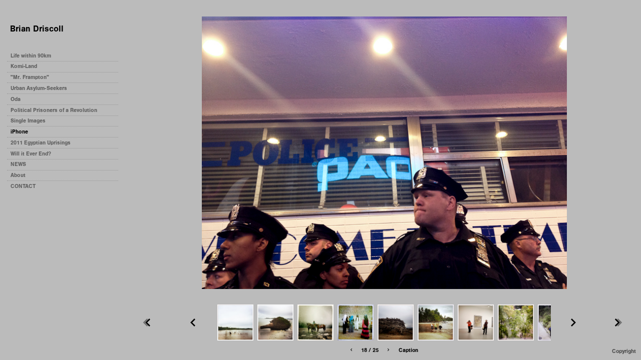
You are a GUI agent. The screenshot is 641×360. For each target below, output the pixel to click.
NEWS (18, 164)
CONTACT (23, 186)
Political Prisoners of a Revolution (54, 110)
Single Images (28, 121)
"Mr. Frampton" (30, 77)
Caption (408, 350)
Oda (16, 99)
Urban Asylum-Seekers (39, 88)
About (18, 175)
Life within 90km (31, 55)
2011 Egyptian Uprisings (41, 143)
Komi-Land (24, 66)
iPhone (19, 131)
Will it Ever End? (31, 153)
